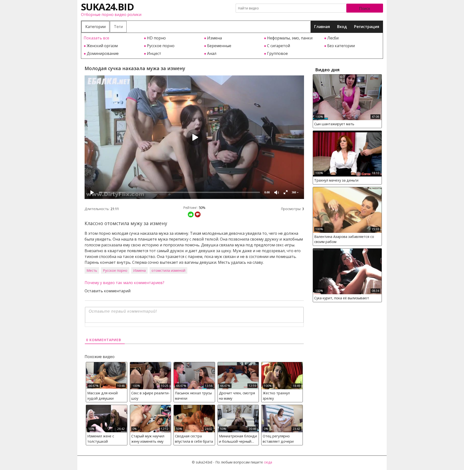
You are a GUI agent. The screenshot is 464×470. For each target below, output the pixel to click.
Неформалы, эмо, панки (289, 38)
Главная (322, 26)
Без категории (341, 45)
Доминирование (103, 53)
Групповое (277, 53)
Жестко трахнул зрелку (276, 396)
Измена (214, 38)
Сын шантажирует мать (334, 124)
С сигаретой (278, 45)
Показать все (96, 38)
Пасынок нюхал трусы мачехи (193, 396)
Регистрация (366, 26)
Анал (211, 53)
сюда (268, 462)
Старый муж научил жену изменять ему (147, 439)
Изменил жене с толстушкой (100, 439)
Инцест (154, 53)
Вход (342, 26)
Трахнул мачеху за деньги (336, 180)
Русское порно (160, 45)
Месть (92, 270)
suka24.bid (107, 6)
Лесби (333, 38)
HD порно (156, 38)
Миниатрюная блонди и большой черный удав (238, 439)
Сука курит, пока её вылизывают (341, 298)
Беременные (219, 45)
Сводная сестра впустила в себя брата (194, 439)
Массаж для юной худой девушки (102, 396)
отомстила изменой (168, 270)
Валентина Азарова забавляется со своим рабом (344, 239)
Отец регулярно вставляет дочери (278, 439)
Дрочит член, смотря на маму (237, 396)
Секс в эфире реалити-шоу (150, 396)
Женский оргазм (102, 45)
